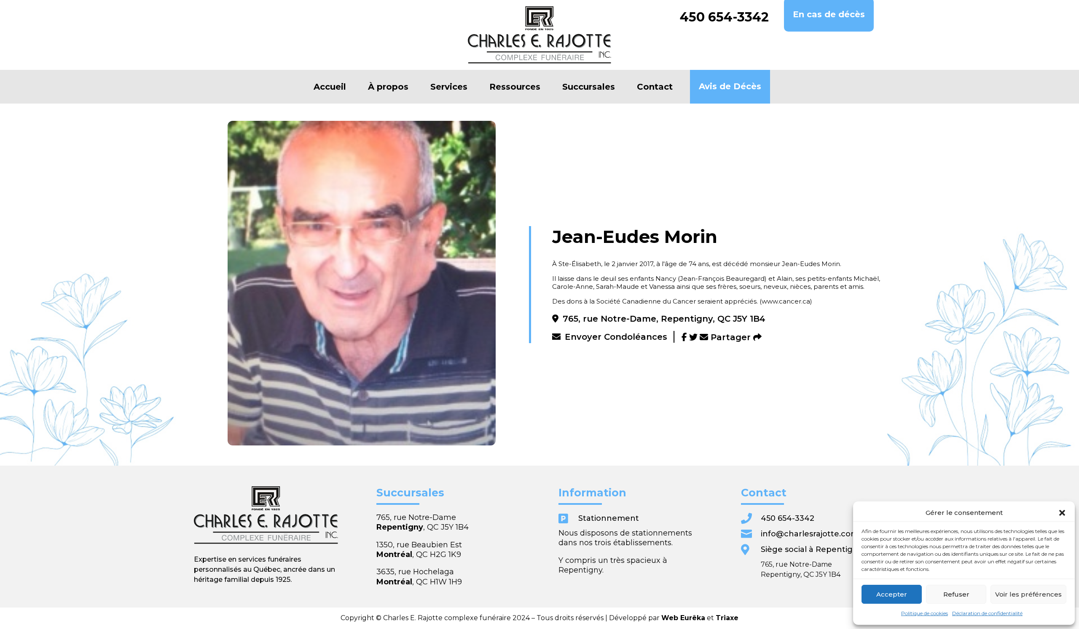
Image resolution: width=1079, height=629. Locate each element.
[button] (1062, 513)
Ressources (514, 87)
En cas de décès (829, 14)
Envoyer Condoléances (616, 337)
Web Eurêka (683, 618)
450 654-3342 (724, 17)
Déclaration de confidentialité (987, 613)
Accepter (891, 594)
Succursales (588, 87)
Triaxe (727, 618)
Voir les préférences (1028, 594)
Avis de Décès (730, 86)
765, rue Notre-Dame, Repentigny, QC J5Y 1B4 (664, 319)
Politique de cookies (924, 613)
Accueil (330, 87)
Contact (655, 87)
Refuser (956, 594)
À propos (388, 87)
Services (448, 87)
